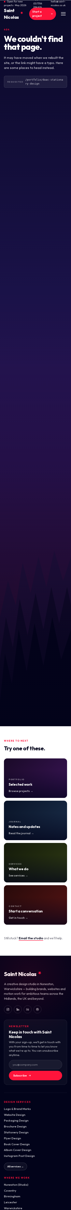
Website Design (14, 1115)
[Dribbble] (37, 1009)
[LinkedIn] (18, 1009)
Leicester (10, 1202)
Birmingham (12, 1196)
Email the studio (31, 938)
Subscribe (20, 1075)
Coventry (10, 1190)
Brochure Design (15, 1126)
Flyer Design (12, 1138)
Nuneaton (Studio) (16, 1185)
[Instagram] (8, 1009)
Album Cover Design (17, 1150)
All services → (15, 1166)
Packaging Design (16, 1120)
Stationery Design (16, 1132)
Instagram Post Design (19, 1156)
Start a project (37, 14)
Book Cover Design (17, 1144)
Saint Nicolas (13, 14)
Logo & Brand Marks (17, 1109)
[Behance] (28, 1009)
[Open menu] (63, 13)
